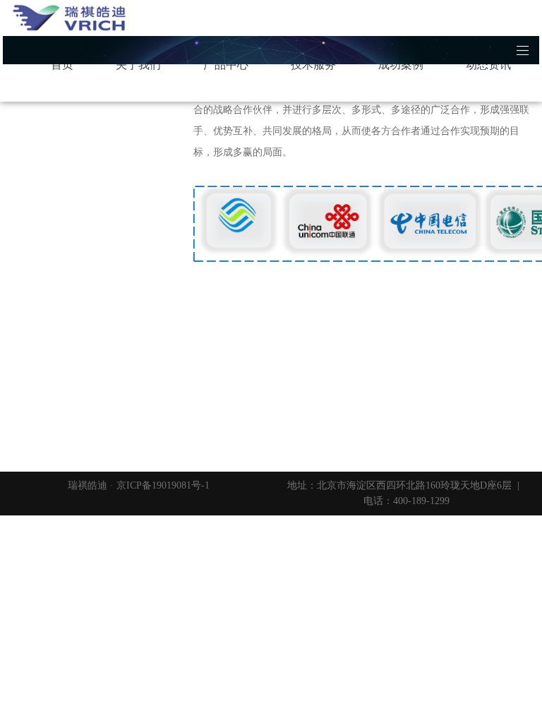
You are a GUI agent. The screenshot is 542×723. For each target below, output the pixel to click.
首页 (62, 65)
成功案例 (400, 65)
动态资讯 (488, 65)
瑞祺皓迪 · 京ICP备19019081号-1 (139, 485)
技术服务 (313, 65)
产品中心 (225, 65)
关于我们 (138, 65)
